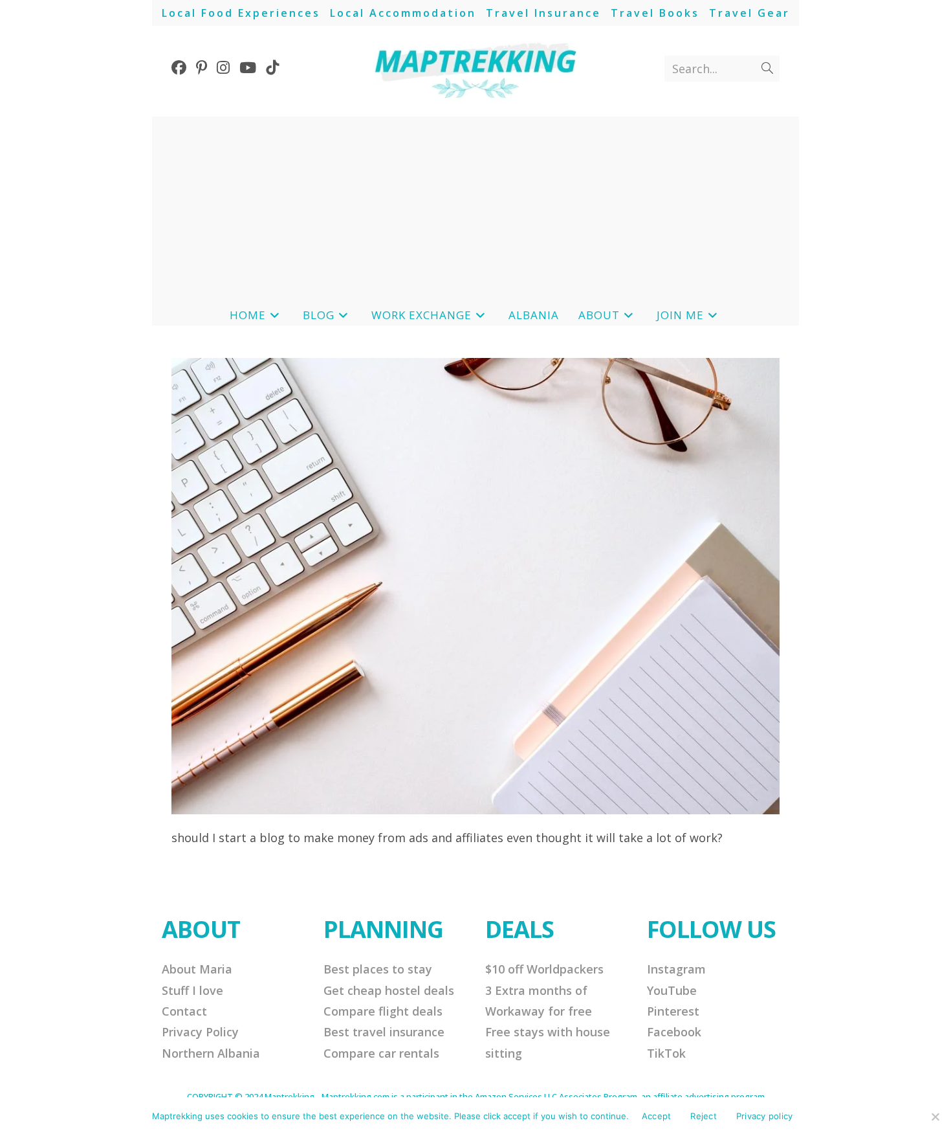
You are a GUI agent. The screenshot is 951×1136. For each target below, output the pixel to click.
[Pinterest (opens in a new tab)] (206, 67)
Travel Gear (749, 13)
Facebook (674, 1032)
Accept (657, 1116)
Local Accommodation (403, 13)
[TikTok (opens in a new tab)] (277, 67)
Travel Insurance (543, 13)
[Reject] (934, 1116)
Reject (703, 1116)
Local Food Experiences (241, 13)
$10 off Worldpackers (544, 969)
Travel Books (655, 13)
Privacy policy (764, 1116)
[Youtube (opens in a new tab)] (252, 67)
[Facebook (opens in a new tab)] (183, 67)
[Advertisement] (475, 207)
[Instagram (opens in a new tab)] (228, 67)
